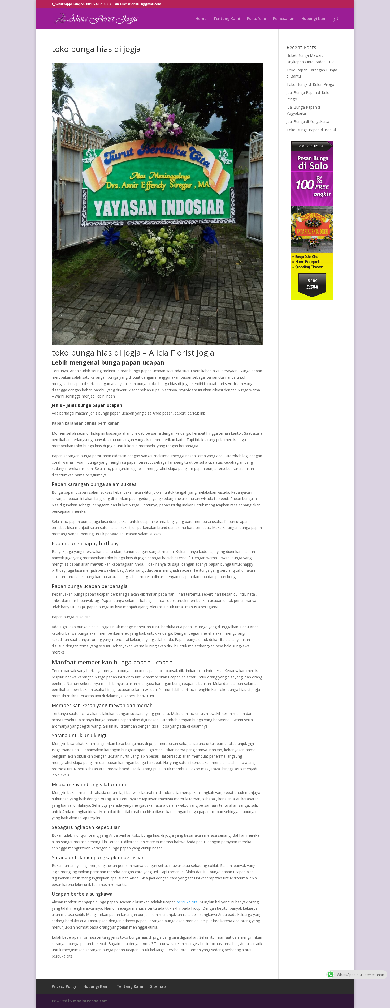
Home (201, 19)
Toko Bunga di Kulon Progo (310, 84)
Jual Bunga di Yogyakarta (308, 121)
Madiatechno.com (90, 1000)
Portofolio (256, 19)
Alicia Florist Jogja (181, 352)
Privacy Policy (64, 986)
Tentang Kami (226, 19)
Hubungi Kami (314, 19)
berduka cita (187, 901)
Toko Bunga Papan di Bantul (311, 129)
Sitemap (158, 986)
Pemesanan (283, 19)
